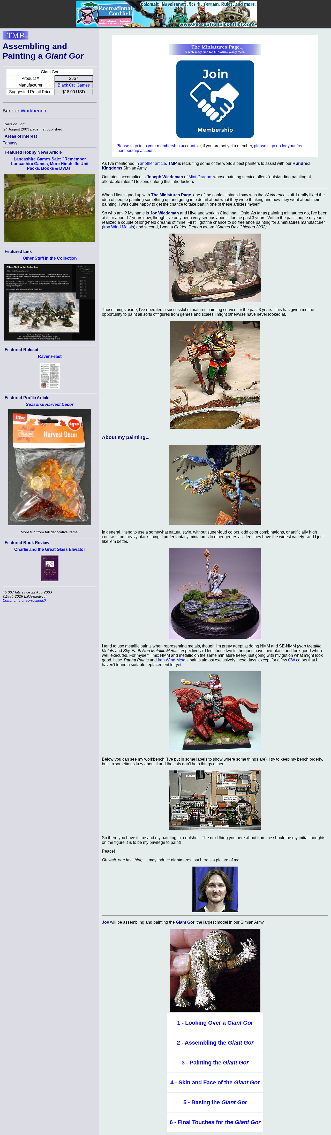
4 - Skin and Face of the (215, 1082)
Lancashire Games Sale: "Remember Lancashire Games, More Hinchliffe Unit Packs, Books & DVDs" (49, 164)
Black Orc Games (74, 85)
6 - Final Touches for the (215, 1122)
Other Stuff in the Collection (50, 258)
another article (153, 163)
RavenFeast (50, 356)
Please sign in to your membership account (155, 146)
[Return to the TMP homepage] (15, 36)
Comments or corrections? (24, 600)
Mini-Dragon (200, 177)
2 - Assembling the (215, 1042)
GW (291, 660)
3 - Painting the (215, 1062)
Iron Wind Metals (118, 227)
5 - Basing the (215, 1102)
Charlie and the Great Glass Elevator (49, 549)
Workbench (33, 110)
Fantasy (10, 143)
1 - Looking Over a (215, 1023)
